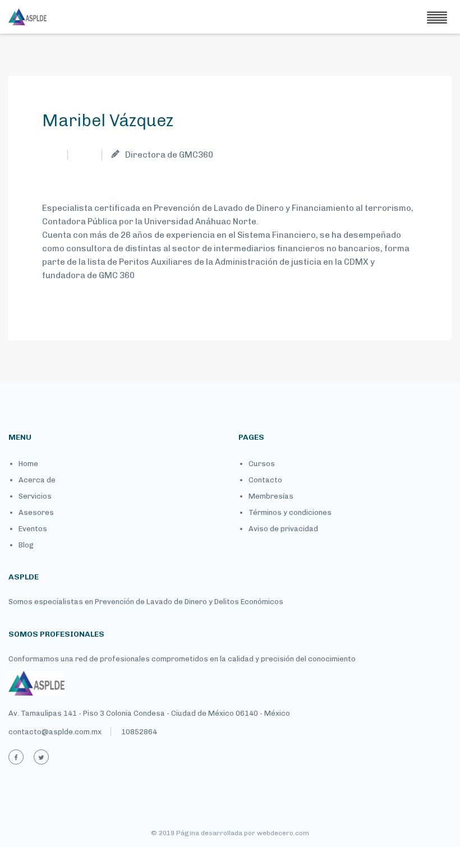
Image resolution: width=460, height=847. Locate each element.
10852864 (139, 732)
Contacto (265, 480)
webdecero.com (283, 833)
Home (28, 463)
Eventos (33, 528)
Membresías (271, 496)
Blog (26, 545)
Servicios (35, 496)
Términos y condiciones (290, 512)
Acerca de (37, 480)
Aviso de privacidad (283, 528)
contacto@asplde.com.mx (55, 732)
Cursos (262, 463)
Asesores (36, 512)
